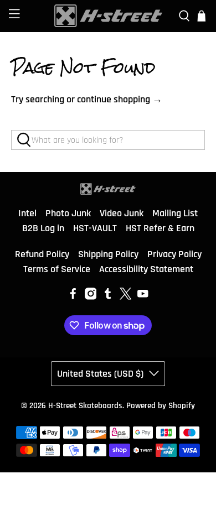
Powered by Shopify (160, 405)
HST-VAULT (95, 228)
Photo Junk (68, 213)
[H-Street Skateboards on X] (126, 296)
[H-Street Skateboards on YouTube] (143, 296)
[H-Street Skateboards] (108, 15)
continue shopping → (119, 99)
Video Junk (121, 213)
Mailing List (175, 213)
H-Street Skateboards (85, 405)
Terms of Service (56, 269)
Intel (27, 213)
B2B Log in (43, 228)
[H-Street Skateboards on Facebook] (73, 296)
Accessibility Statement (146, 269)
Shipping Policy (108, 254)
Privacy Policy (174, 254)
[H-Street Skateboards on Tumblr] (108, 296)
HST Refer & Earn (160, 228)
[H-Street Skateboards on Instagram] (91, 296)
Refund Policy (42, 254)
